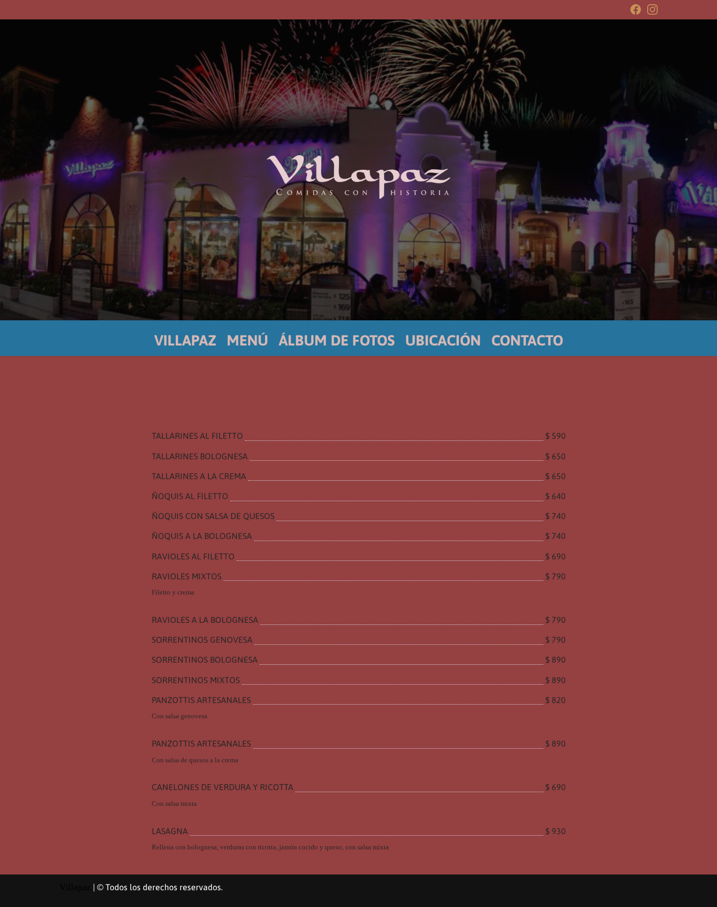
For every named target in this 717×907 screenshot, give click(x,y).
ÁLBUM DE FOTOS (337, 340)
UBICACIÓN (443, 340)
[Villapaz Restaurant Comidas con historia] (358, 177)
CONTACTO (527, 340)
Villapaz (75, 887)
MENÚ (247, 340)
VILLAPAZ (185, 340)
